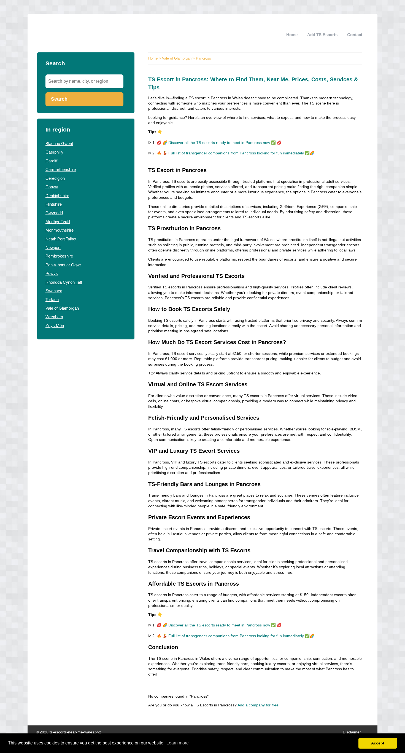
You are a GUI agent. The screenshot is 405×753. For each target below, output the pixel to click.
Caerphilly (54, 152)
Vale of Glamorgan (62, 308)
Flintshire (53, 204)
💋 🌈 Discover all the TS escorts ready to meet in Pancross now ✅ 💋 (219, 143)
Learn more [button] (177, 743)
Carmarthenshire (60, 169)
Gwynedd (54, 212)
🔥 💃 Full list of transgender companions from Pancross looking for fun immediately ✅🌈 (235, 153)
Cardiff (51, 161)
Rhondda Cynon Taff (63, 282)
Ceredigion (55, 178)
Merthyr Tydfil (57, 221)
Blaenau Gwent (59, 143)
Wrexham (54, 316)
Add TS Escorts (322, 34)
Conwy (51, 186)
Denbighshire (57, 195)
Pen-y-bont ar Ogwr (63, 264)
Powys (51, 273)
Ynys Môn (54, 325)
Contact (354, 34)
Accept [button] (377, 743)
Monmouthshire (59, 230)
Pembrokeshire (59, 256)
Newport (53, 247)
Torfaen (52, 299)
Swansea (53, 290)
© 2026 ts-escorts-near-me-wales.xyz (68, 732)
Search (59, 99)
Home (292, 34)
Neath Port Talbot (60, 239)
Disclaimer (352, 732)
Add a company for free (258, 705)
